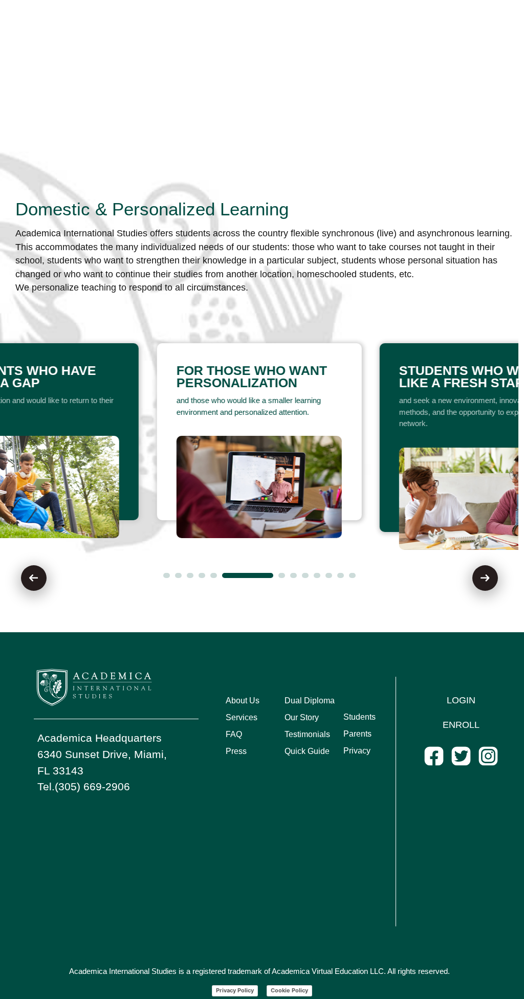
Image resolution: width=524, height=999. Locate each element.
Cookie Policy (289, 990)
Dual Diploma (310, 700)
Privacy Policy (235, 990)
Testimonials (307, 734)
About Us (242, 700)
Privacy (356, 750)
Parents (357, 733)
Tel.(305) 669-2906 (83, 786)
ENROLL (461, 725)
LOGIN (461, 700)
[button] (166, 575)
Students (359, 717)
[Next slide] (485, 578)
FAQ (234, 734)
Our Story (302, 717)
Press (236, 751)
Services (241, 717)
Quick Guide (307, 751)
